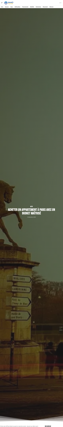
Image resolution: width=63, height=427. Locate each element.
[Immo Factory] (8, 3)
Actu (31, 206)
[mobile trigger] (2, 3)
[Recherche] (57, 3)
